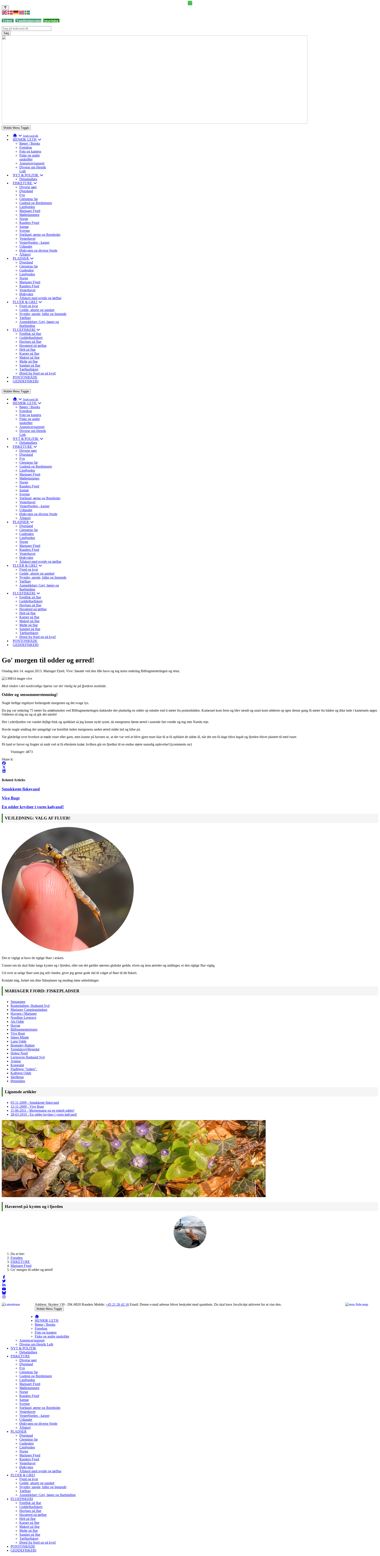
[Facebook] (4, 763)
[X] (4, 767)
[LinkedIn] (4, 771)
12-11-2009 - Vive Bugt (27, 1106)
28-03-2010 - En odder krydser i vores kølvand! (44, 1114)
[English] (4, 12)
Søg (6, 33)
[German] (16, 12)
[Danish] (10, 12)
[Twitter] (4, 1281)
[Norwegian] (22, 12)
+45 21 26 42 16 (117, 1304)
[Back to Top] (5, 7)
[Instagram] (4, 1297)
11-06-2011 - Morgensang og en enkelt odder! (42, 1110)
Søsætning (50, 20)
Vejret (7, 20)
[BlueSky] (4, 1293)
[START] (37, 1316)
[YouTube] (4, 1289)
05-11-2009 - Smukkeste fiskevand (35, 1102)
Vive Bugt (11, 798)
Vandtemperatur (28, 20)
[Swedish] (27, 12)
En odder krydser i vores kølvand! (33, 807)
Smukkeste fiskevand (21, 789)
